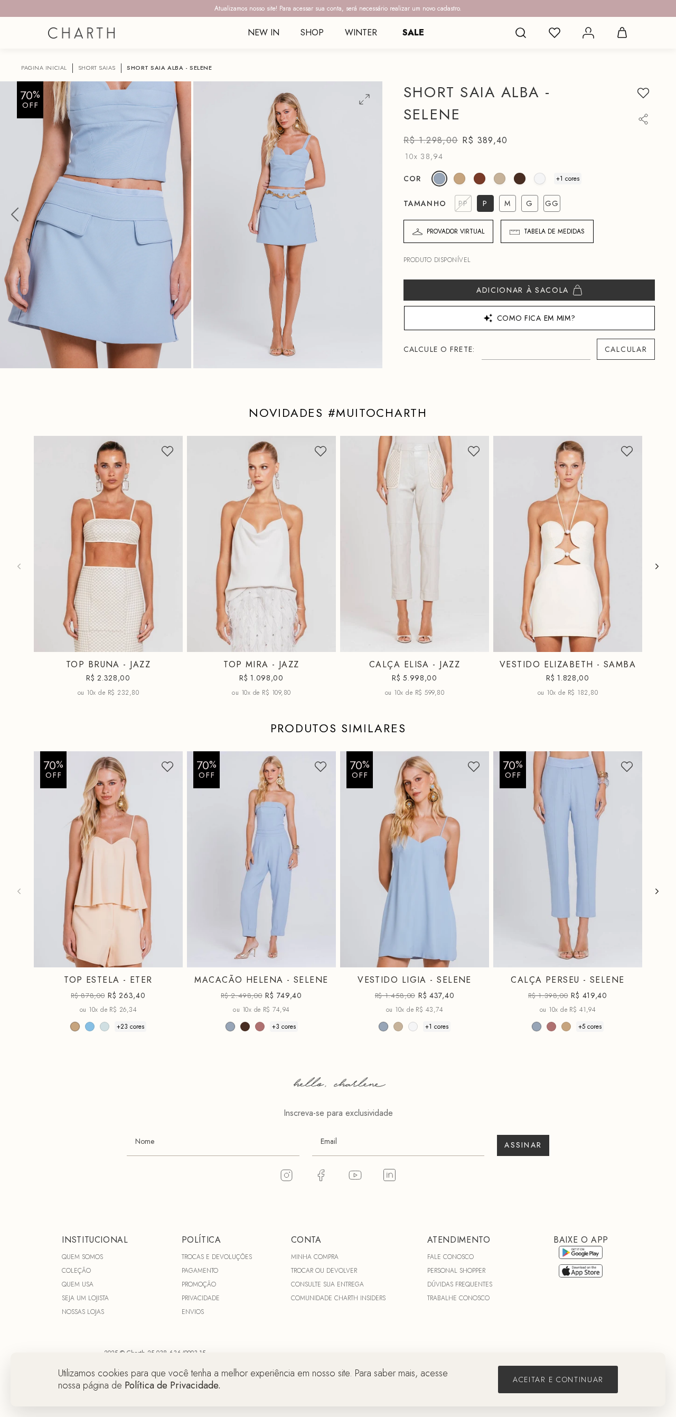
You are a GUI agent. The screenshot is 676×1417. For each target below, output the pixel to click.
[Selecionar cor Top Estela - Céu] (90, 1026)
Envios (193, 1312)
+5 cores (590, 1026)
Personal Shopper (456, 1270)
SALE (413, 32)
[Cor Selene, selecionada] (439, 178)
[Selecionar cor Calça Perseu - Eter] (566, 1026)
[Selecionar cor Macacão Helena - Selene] (230, 1026)
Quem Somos (82, 1257)
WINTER (361, 32)
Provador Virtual (455, 231)
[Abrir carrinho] (622, 32)
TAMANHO (424, 203)
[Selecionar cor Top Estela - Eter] (75, 1026)
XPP (516, 643)
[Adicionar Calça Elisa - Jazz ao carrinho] (474, 641)
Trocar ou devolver (324, 1270)
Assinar (523, 1145)
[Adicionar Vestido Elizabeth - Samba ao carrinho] (627, 641)
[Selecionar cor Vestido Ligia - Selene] (383, 1026)
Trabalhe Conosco (458, 1298)
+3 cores (284, 1026)
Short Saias (97, 68)
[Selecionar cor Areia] (499, 178)
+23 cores (130, 1026)
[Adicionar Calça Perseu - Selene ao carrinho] (627, 956)
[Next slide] (657, 566)
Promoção (199, 1284)
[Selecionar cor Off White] (540, 178)
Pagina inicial (44, 68)
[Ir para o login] (588, 32)
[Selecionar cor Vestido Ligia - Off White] (413, 1026)
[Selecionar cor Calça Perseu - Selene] (536, 1026)
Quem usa (77, 1284)
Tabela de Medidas (554, 231)
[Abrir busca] (520, 32)
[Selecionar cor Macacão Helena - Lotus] (260, 1026)
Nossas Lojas (83, 1312)
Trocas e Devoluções (217, 1257)
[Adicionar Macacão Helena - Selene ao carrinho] (321, 956)
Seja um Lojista (85, 1298)
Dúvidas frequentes (459, 1284)
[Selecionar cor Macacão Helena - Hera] (245, 1026)
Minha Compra (315, 1257)
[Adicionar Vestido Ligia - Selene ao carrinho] (474, 956)
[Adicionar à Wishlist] (643, 93)
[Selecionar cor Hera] (519, 178)
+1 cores (567, 178)
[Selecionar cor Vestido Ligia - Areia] (398, 1026)
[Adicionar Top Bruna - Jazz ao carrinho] (168, 641)
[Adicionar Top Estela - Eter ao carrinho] (168, 956)
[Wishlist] (554, 32)
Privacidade (201, 1298)
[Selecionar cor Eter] (459, 178)
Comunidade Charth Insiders (338, 1298)
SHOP (312, 32)
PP (67, 643)
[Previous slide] (19, 566)
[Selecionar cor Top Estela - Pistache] (104, 1026)
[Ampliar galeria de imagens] (364, 99)
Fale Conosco (450, 1257)
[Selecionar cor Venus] (479, 178)
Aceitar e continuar (558, 1379)
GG (134, 959)
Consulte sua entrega (327, 1284)
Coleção (76, 1270)
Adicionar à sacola (522, 290)
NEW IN (263, 32)
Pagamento (200, 1270)
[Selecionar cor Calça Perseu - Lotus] (551, 1026)
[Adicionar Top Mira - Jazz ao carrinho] (321, 641)
